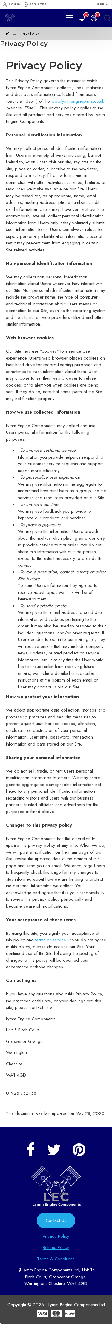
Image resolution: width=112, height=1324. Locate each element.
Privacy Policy (56, 1236)
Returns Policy (56, 1247)
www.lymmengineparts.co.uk (77, 101)
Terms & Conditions (56, 1259)
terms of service (50, 940)
